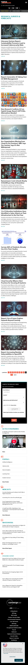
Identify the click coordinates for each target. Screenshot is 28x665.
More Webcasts (6, 515)
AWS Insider (14, 615)
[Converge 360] (14, 602)
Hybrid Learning (16, 10)
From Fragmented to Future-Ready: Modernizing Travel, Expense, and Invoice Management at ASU (12, 503)
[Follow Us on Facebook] (15, 8)
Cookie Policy (5, 653)
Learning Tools (6, 474)
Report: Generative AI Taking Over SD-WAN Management (14, 78)
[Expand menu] (26, 3)
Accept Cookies (19, 660)
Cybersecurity (5, 466)
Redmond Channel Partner (14, 634)
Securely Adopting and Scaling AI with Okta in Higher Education (13, 492)
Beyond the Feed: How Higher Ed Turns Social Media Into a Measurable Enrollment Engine (13, 559)
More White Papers (7, 548)
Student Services (6, 477)
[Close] (22, 643)
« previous (4, 372)
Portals (5, 459)
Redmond (14, 632)
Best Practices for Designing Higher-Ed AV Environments (12, 572)
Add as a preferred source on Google (8, 5)
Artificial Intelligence (7, 462)
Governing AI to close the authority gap (12, 497)
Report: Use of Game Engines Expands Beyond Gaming (12, 319)
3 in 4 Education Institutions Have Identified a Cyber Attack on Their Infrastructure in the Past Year (13, 213)
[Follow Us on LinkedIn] (9, 8)
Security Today (14, 636)
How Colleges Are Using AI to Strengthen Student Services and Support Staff (12, 586)
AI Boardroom (14, 611)
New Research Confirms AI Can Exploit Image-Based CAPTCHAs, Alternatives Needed (13, 111)
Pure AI (14, 630)
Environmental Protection (14, 619)
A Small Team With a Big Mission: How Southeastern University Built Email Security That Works (13, 509)
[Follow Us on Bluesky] (13, 8)
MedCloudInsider (14, 625)
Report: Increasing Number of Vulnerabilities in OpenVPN (12, 353)
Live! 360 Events (14, 621)
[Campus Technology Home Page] (6, 3)
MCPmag (14, 623)
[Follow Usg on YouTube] (17, 8)
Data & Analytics (6, 470)
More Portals (5, 482)
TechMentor (14, 640)
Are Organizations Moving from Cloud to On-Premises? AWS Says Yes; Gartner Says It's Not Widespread (13, 144)
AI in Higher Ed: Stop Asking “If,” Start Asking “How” (13, 538)
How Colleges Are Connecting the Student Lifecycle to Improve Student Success (12, 579)
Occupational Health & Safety (14, 627)
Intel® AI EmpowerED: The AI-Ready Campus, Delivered (13, 566)
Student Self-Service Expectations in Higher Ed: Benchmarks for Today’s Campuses (13, 526)
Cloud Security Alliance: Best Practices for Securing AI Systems (13, 282)
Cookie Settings (12, 656)
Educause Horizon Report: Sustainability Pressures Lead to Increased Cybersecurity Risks (13, 43)
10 (11, 375)
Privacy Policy (13, 405)
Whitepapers (7, 522)
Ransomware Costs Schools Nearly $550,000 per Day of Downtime (14, 182)
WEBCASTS (6, 489)
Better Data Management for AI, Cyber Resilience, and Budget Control (11, 543)
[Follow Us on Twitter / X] (11, 8)
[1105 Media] (14, 608)
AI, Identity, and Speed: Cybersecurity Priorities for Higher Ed (13, 432)
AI (10, 10)
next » (15, 375)
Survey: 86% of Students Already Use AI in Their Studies (13, 248)
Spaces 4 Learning (14, 638)
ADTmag (14, 613)
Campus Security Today (14, 617)
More (3, 451)
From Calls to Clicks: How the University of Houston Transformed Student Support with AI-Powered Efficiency (13, 532)
